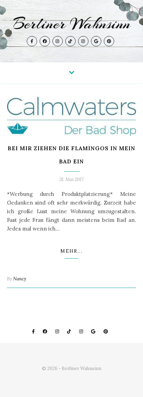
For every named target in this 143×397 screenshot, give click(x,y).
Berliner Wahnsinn (72, 24)
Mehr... (71, 251)
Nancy (19, 279)
